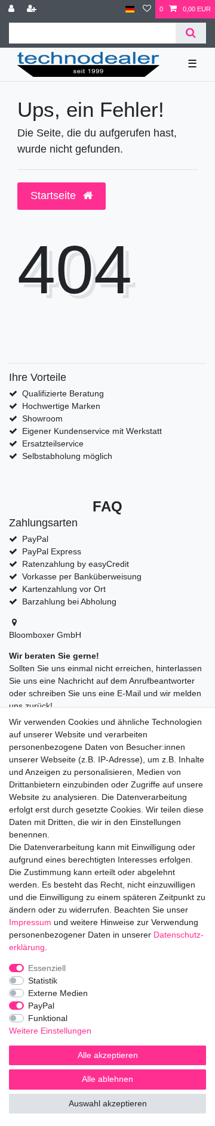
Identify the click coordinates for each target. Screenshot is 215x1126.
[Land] (130, 9)
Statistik (42, 980)
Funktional (47, 1018)
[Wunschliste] (147, 9)
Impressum (30, 922)
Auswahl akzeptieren (108, 1103)
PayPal (41, 1005)
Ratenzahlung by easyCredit (75, 564)
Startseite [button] (54, 195)
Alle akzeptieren (108, 1055)
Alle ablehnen (107, 1079)
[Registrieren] (33, 9)
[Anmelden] (12, 9)
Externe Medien (58, 993)
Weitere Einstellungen (50, 1030)
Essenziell (47, 968)
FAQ (107, 506)
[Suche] (191, 33)
